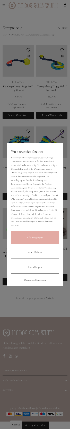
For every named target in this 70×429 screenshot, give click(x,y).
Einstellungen (35, 267)
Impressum (41, 280)
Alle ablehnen (35, 252)
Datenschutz (29, 280)
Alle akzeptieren (35, 237)
